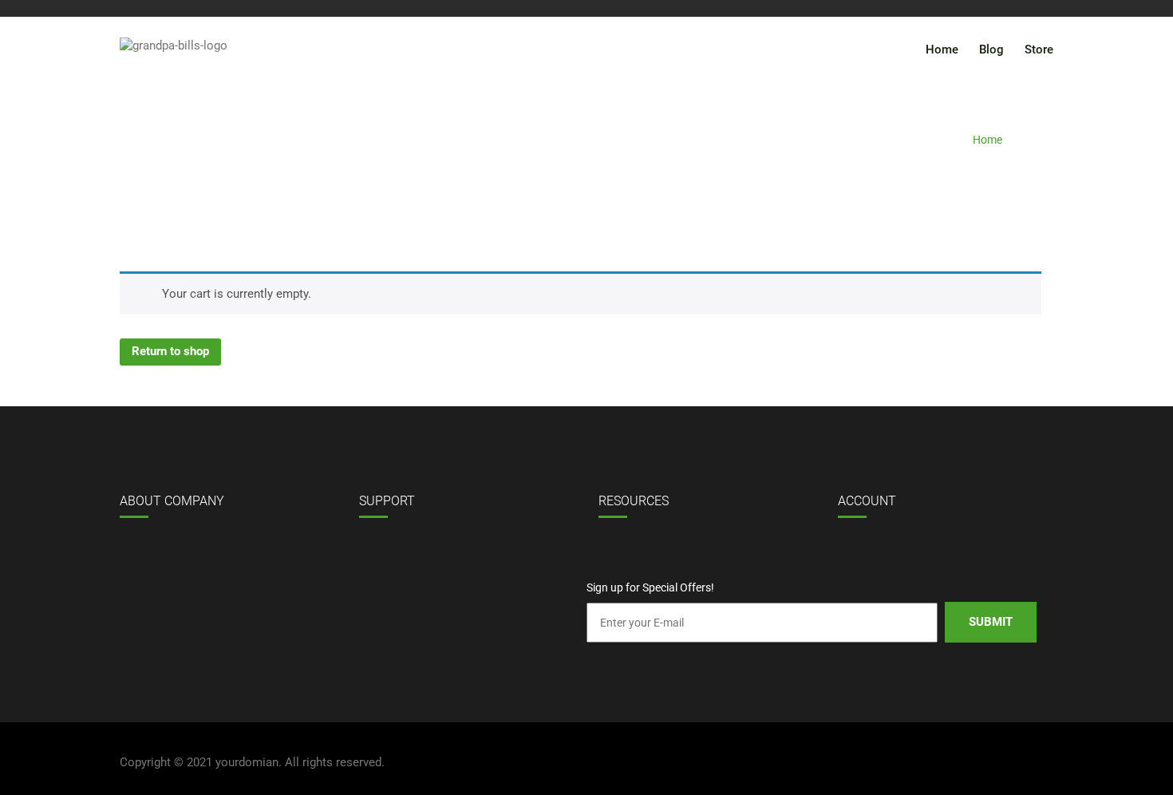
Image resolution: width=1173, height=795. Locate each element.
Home (942, 49)
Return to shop (170, 351)
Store (1039, 49)
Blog (991, 49)
